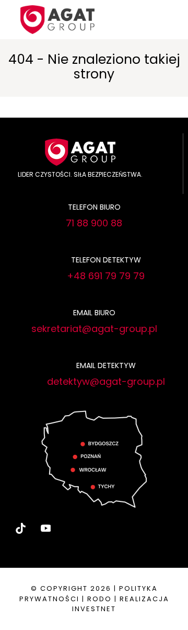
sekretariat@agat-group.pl (94, 328)
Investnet (94, 609)
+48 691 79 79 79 (106, 275)
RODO (99, 599)
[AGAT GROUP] (57, 18)
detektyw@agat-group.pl (106, 381)
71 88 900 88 (94, 223)
